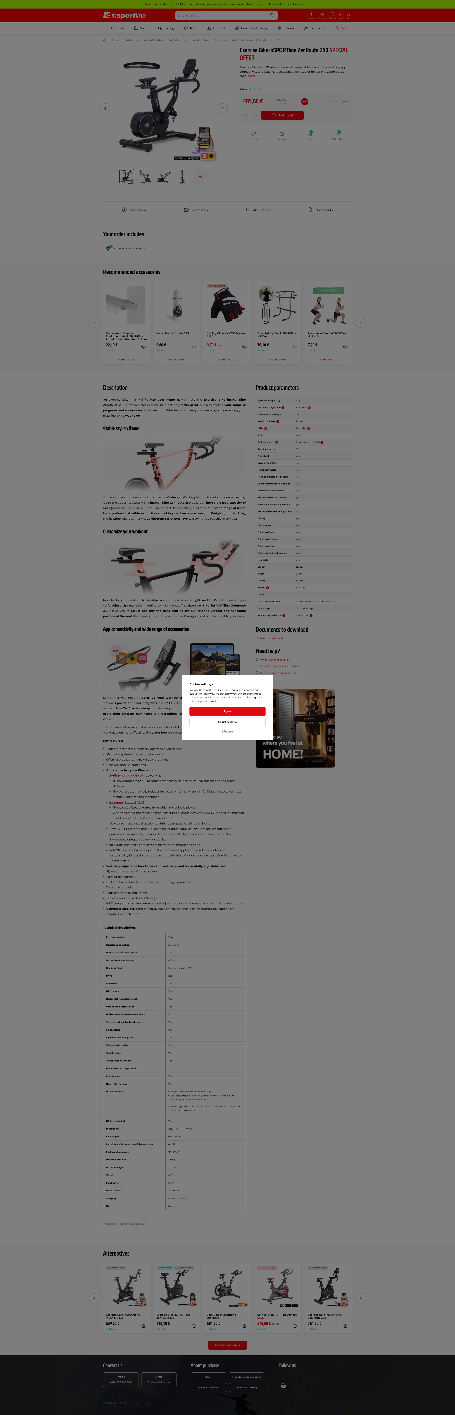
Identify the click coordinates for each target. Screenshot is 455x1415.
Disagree (227, 731)
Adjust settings (227, 722)
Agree (228, 711)
